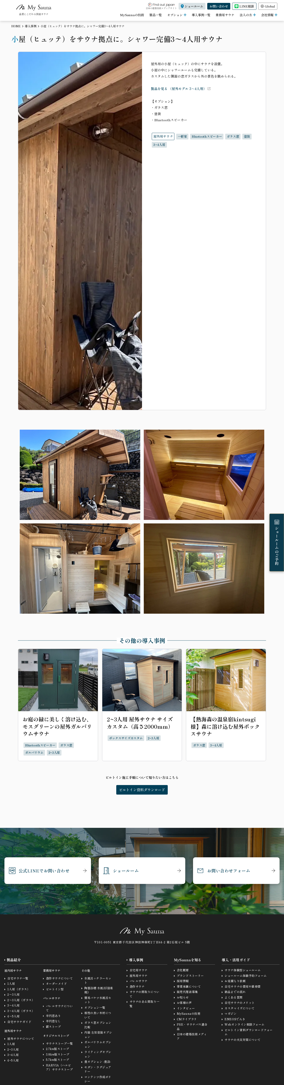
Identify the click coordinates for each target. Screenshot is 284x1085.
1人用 (11, 983)
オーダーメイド (56, 983)
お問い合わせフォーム (228, 870)
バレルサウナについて (59, 1008)
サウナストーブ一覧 (59, 1043)
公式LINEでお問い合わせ (44, 870)
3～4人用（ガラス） (21, 1011)
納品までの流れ (235, 992)
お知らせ (183, 997)
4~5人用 (13, 1060)
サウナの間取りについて (145, 994)
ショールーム (126, 870)
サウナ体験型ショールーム (242, 970)
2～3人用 (13, 994)
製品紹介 (14, 959)
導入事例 (30, 26)
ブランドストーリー (190, 975)
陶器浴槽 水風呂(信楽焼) (98, 990)
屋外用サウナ (139, 975)
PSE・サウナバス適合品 (192, 1026)
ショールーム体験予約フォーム (245, 975)
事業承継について (189, 986)
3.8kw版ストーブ (57, 1054)
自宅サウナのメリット (239, 1003)
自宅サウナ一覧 (17, 978)
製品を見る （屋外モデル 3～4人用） (179, 88)
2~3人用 (13, 1049)
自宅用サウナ (139, 970)
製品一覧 (155, 14)
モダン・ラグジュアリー (97, 1069)
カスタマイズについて (239, 1008)
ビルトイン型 (55, 989)
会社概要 (183, 970)
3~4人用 (13, 1055)
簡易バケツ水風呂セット (97, 1000)
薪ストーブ (53, 1026)
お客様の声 (184, 1003)
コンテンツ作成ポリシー (97, 1079)
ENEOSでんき (235, 1019)
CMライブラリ (187, 1019)
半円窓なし (53, 1021)
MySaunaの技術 (132, 14)
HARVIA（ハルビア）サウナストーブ (59, 1067)
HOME (16, 26)
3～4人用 (13, 1005)
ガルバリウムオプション (97, 1044)
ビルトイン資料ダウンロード (142, 789)
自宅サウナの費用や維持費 (242, 986)
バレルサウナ (139, 981)
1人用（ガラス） (18, 989)
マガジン (231, 1013)
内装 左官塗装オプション (98, 1034)
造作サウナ (137, 986)
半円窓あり (53, 1016)
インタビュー (186, 1008)
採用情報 (183, 981)
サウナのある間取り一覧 (145, 1003)
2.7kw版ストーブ (57, 1049)
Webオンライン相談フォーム (244, 1024)
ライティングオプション (97, 1054)
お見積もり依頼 (235, 981)
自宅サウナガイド (19, 1022)
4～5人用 (13, 1016)
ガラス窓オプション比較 (97, 1024)
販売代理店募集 (187, 992)
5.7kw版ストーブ (57, 1060)
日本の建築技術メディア (192, 1036)
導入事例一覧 (201, 14)
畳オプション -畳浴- (97, 1062)
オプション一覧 (94, 1007)
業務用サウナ (225, 14)
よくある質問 (234, 997)
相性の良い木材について (97, 1015)
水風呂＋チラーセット (97, 980)
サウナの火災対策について (242, 1040)
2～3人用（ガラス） (21, 1000)
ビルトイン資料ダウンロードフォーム (248, 1032)
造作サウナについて (59, 978)
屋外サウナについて (20, 1038)
